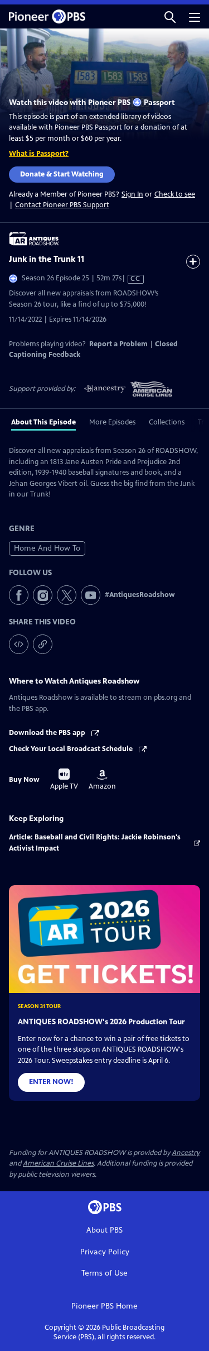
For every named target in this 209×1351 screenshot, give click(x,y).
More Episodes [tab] (112, 422)
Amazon (102, 780)
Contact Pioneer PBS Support (62, 204)
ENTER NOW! (51, 1081)
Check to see (174, 194)
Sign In (132, 194)
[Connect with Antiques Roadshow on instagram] (42, 595)
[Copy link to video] (42, 644)
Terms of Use (104, 1273)
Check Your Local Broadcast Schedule (71, 748)
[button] (170, 16)
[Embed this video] (18, 644)
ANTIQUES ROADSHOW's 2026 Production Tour (101, 1022)
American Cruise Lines (58, 1163)
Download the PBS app (48, 732)
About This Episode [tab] (43, 422)
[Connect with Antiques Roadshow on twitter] (66, 595)
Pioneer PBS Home (104, 1306)
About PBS (104, 1230)
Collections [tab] (166, 422)
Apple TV (64, 779)
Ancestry (186, 1152)
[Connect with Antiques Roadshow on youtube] (90, 595)
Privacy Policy (104, 1252)
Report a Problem (118, 344)
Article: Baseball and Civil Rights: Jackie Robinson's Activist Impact (95, 843)
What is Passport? (39, 153)
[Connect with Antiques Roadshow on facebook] (18, 595)
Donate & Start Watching (62, 174)
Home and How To (47, 548)
